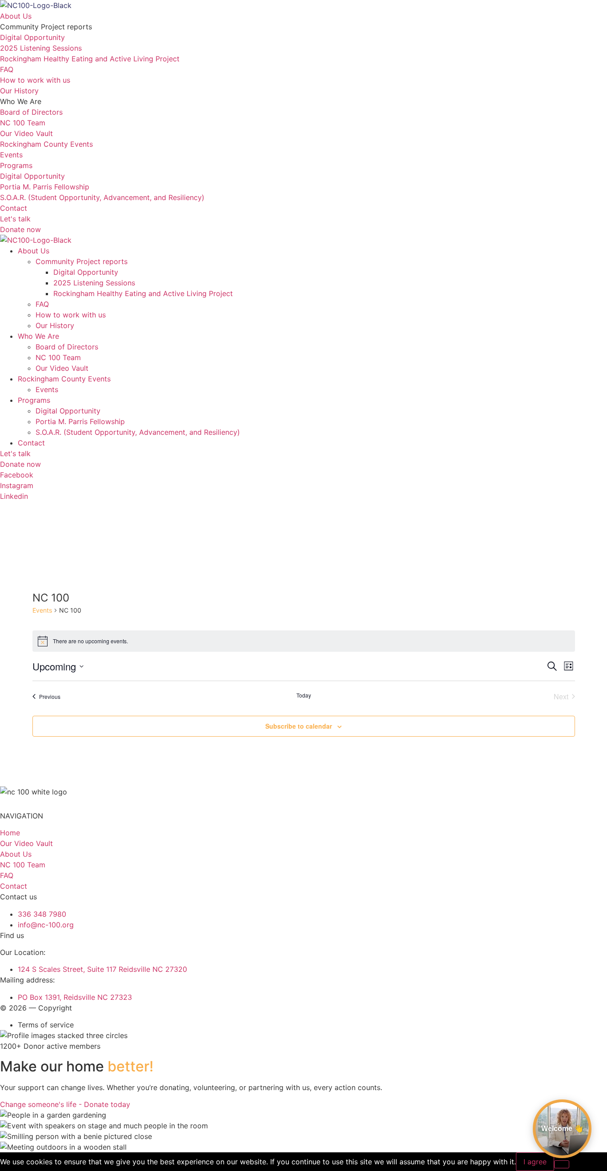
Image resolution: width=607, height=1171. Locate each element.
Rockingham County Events (64, 378)
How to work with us (71, 314)
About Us (33, 250)
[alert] (303, 641)
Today (303, 695)
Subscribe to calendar (298, 726)
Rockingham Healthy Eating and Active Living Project (143, 293)
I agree (535, 1161)
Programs (34, 400)
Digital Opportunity (85, 272)
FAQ (42, 304)
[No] (561, 1164)
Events (47, 389)
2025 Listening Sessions (94, 282)
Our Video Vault (62, 368)
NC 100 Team (58, 357)
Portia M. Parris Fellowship (80, 421)
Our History (55, 325)
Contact (31, 442)
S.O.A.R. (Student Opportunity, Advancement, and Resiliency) (138, 432)
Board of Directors (67, 346)
